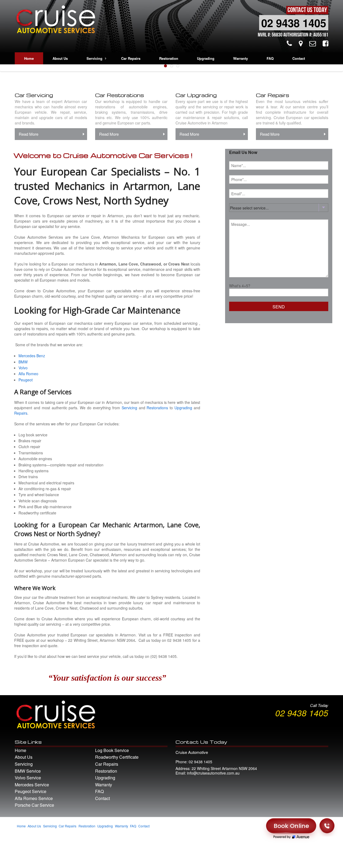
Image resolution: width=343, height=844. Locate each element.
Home (29, 58)
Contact (298, 58)
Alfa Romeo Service (34, 798)
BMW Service (28, 771)
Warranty (240, 58)
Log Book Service (112, 750)
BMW (23, 361)
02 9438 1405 (293, 22)
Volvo (23, 367)
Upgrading (205, 58)
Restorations (157, 407)
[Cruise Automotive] (55, 21)
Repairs (20, 413)
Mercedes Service (32, 785)
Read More (28, 134)
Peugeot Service (30, 791)
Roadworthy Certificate (117, 757)
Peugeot (25, 379)
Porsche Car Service (34, 805)
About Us (60, 58)
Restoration (168, 58)
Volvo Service (28, 778)
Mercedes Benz (31, 355)
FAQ (270, 58)
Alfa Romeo (28, 373)
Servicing (94, 58)
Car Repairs (130, 58)
